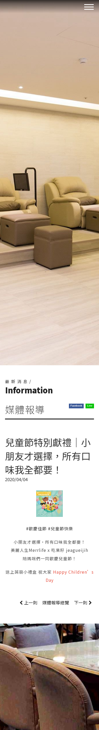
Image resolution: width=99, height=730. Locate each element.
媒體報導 (55, 602)
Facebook (76, 405)
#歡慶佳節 (36, 528)
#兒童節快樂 (60, 528)
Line (89, 405)
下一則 (80, 602)
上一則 (30, 602)
